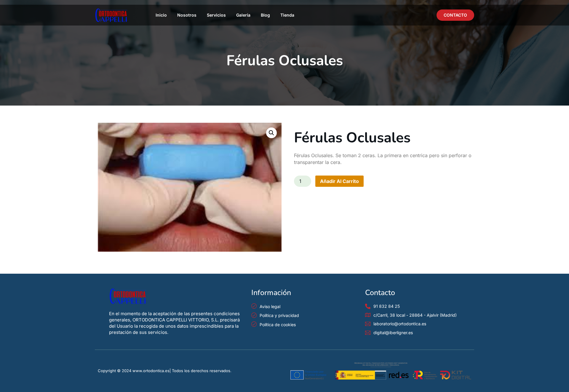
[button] (271, 133)
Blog (265, 14)
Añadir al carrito (339, 181)
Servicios (216, 14)
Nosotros (186, 14)
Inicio (161, 14)
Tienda (287, 14)
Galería (243, 14)
